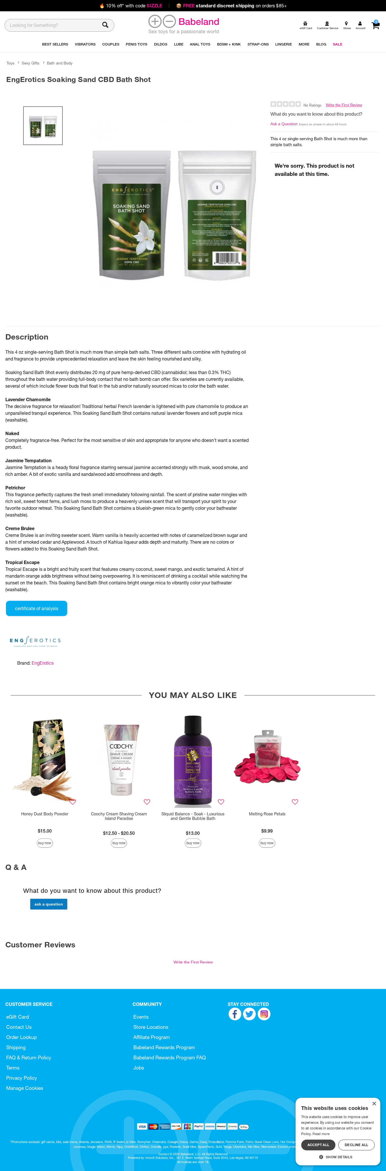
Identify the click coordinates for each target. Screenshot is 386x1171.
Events (141, 1017)
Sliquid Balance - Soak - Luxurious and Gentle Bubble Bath (192, 816)
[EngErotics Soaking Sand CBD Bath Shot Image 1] (174, 207)
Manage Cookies (24, 1088)
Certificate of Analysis (36, 608)
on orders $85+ (231, 5)
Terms (12, 1068)
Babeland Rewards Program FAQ (169, 1057)
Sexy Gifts (30, 63)
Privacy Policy (21, 1078)
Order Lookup (21, 1037)
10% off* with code (130, 5)
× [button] (374, 1104)
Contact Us (19, 1027)
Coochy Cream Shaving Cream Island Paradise (119, 816)
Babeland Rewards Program (164, 1047)
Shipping (16, 1047)
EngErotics (43, 663)
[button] (338, 1157)
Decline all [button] (356, 1145)
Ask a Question (284, 124)
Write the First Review (344, 105)
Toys (10, 63)
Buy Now (44, 843)
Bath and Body (60, 63)
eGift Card (17, 1017)
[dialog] (338, 1131)
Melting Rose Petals (267, 813)
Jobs (138, 1068)
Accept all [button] (318, 1145)
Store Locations (150, 1027)
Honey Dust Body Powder (44, 813)
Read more (321, 1134)
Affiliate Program (151, 1037)
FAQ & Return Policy (28, 1057)
